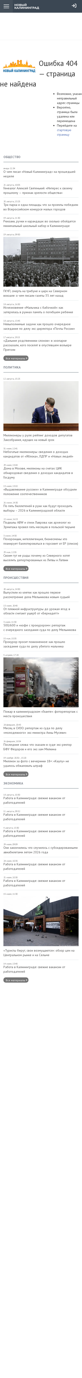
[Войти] (74, 5)
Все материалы (16, 358)
